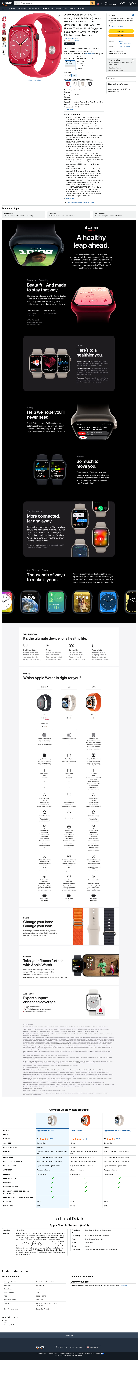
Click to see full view (35, 80)
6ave (120, 40)
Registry (58, 8)
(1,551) (117, 1139)
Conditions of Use (42, 1353)
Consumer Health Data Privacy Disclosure (71, 1353)
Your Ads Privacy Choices (92, 1353)
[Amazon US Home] (40, 1348)
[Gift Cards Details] (48, 8)
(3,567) (84, 1139)
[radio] (4, 19)
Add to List (111, 78)
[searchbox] (55, 3)
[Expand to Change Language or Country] (66, 1347)
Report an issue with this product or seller (81, 202)
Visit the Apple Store (71, 38)
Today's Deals (21, 8)
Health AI (12, 8)
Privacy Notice (53, 1353)
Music (65, 8)
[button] (4, 9)
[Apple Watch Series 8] (52, 1114)
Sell (51, 8)
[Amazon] (7, 3)
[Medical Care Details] (38, 8)
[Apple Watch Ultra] (86, 1114)
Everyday (81, 8)
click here (124, 1285)
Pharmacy (72, 8)
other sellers (89, 54)
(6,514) (51, 1139)
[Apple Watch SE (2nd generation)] (119, 1114)
